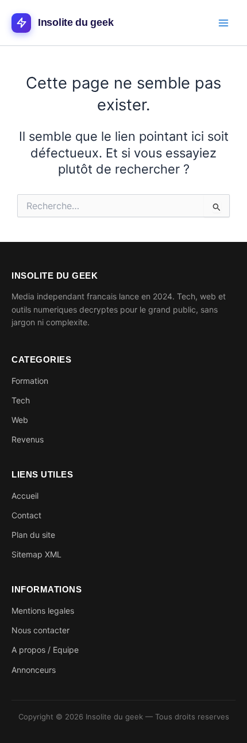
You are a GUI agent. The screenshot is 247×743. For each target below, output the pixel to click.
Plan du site (33, 535)
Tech (20, 400)
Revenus (27, 439)
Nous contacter (40, 630)
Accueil (24, 496)
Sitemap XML (36, 554)
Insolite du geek (75, 22)
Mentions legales (42, 610)
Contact (26, 515)
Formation (29, 381)
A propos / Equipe (45, 650)
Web (19, 420)
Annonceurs (33, 670)
